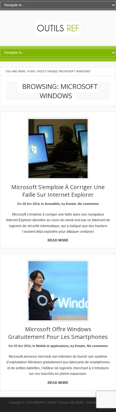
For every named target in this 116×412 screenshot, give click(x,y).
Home (31, 71)
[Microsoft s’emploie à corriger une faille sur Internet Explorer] (58, 149)
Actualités (52, 203)
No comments (88, 203)
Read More (58, 240)
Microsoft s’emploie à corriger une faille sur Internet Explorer (58, 190)
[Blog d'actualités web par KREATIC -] (58, 34)
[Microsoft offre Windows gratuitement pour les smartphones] (58, 291)
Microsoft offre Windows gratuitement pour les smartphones (58, 333)
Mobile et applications (52, 346)
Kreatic (71, 203)
